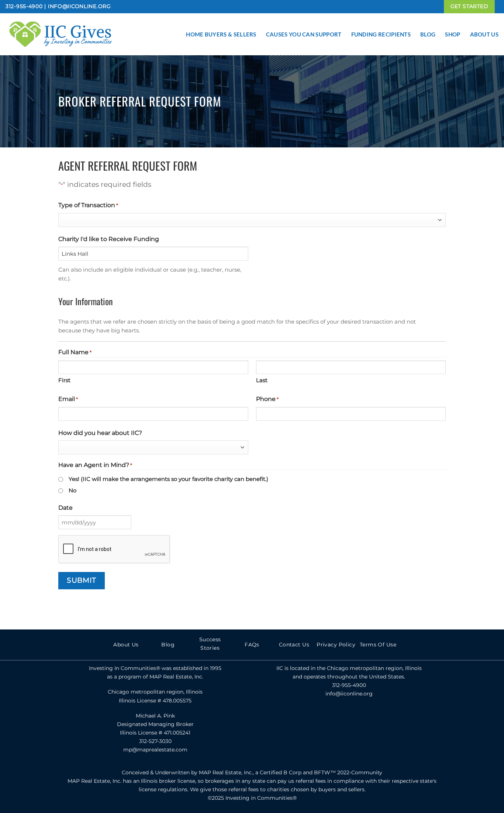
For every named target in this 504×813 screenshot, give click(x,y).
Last (261, 380)
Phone (267, 398)
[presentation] (114, 549)
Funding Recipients (381, 34)
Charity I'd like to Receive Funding (108, 238)
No (72, 490)
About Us (484, 34)
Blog (427, 34)
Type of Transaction (88, 205)
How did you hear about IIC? (100, 432)
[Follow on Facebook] (332, 718)
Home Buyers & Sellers (221, 34)
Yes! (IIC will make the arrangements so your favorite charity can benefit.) (168, 478)
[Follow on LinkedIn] (365, 718)
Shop (452, 34)
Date (65, 507)
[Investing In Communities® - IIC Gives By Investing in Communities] (79, 34)
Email (68, 398)
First (64, 380)
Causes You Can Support (304, 34)
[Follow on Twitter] (349, 718)
